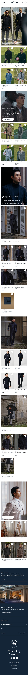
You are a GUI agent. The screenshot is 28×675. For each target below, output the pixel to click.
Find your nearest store (6, 612)
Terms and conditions (14, 671)
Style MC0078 (4, 262)
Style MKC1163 (17, 451)
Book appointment (8, 119)
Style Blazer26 (4, 474)
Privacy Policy (14, 668)
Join (24, 579)
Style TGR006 (4, 309)
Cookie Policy (14, 665)
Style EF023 (17, 262)
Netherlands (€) (21, 633)
